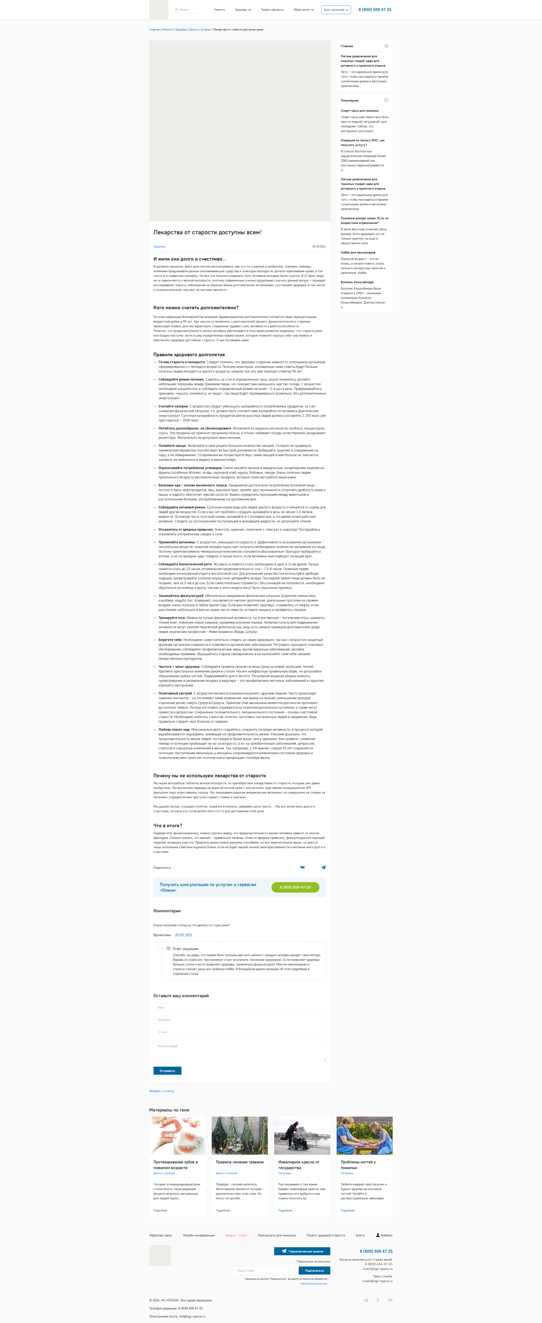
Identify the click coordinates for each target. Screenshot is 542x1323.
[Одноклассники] (312, 867)
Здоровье (241, 9)
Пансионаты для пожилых (277, 1235)
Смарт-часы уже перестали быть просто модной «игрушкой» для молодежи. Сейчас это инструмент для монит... (365, 120)
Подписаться (314, 1270)
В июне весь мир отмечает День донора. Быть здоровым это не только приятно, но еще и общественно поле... (365, 230)
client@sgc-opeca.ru (378, 1268)
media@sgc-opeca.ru (377, 1281)
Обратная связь (160, 1235)
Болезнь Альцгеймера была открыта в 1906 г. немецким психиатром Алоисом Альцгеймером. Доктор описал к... (363, 294)
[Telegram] (323, 867)
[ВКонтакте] (302, 867)
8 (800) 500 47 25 (375, 9)
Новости (219, 9)
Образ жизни (302, 9)
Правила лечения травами (240, 1161)
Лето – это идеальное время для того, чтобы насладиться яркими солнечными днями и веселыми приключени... (364, 71)
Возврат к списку (161, 1091)
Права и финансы (272, 9)
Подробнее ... (162, 1210)
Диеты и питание (164, 1173)
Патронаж (284, 1173)
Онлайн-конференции (199, 1235)
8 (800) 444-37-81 (379, 1264)
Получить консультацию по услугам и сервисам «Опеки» (208, 887)
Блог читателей (334, 10)
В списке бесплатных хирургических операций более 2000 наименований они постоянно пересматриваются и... (363, 155)
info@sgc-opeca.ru (192, 1316)
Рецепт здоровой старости (326, 1235)
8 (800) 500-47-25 (295, 887)
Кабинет (386, 1235)
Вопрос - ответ (236, 1235)
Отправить (167, 1071)
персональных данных (313, 1283)
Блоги (360, 1235)
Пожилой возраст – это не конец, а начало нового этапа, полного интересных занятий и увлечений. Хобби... (363, 262)
